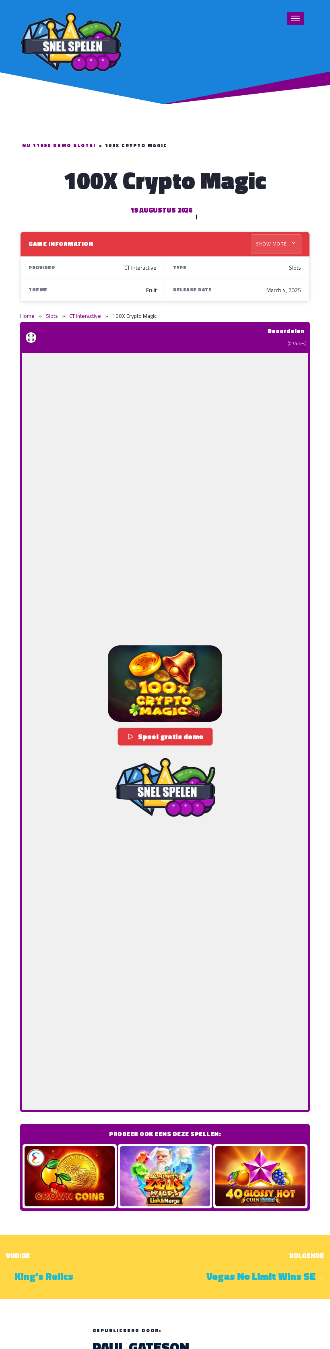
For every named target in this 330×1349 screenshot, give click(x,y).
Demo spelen (69, 1176)
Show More (272, 244)
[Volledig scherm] (31, 337)
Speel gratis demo (170, 736)
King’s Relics (43, 1276)
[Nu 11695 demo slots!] (70, 41)
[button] (165, 683)
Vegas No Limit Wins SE (261, 1276)
